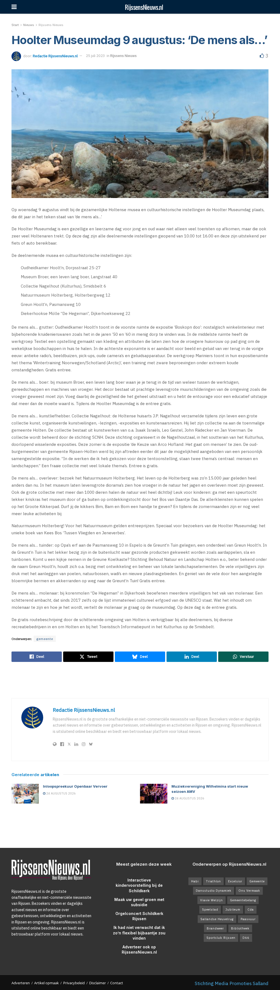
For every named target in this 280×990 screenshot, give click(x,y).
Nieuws (28, 25)
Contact (116, 982)
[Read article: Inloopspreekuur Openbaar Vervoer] (25, 794)
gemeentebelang (243, 900)
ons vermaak (249, 891)
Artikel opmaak (46, 982)
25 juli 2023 (95, 55)
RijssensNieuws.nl (144, 7)
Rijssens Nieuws (51, 25)
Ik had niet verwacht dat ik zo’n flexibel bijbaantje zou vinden (139, 932)
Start (15, 25)
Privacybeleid (74, 982)
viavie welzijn (211, 900)
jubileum (232, 909)
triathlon (213, 881)
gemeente (44, 639)
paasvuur (248, 919)
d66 (246, 938)
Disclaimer (97, 982)
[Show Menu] (14, 7)
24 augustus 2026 (60, 793)
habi (195, 881)
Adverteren (20, 982)
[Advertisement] (140, 680)
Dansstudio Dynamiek (213, 891)
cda (250, 909)
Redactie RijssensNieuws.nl (55, 55)
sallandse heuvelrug (217, 919)
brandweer (215, 928)
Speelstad (210, 909)
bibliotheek (240, 928)
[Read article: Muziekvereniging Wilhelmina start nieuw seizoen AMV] (153, 794)
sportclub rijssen (220, 938)
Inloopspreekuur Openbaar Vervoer (75, 786)
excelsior (235, 881)
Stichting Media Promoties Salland (232, 983)
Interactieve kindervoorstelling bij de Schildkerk (139, 885)
